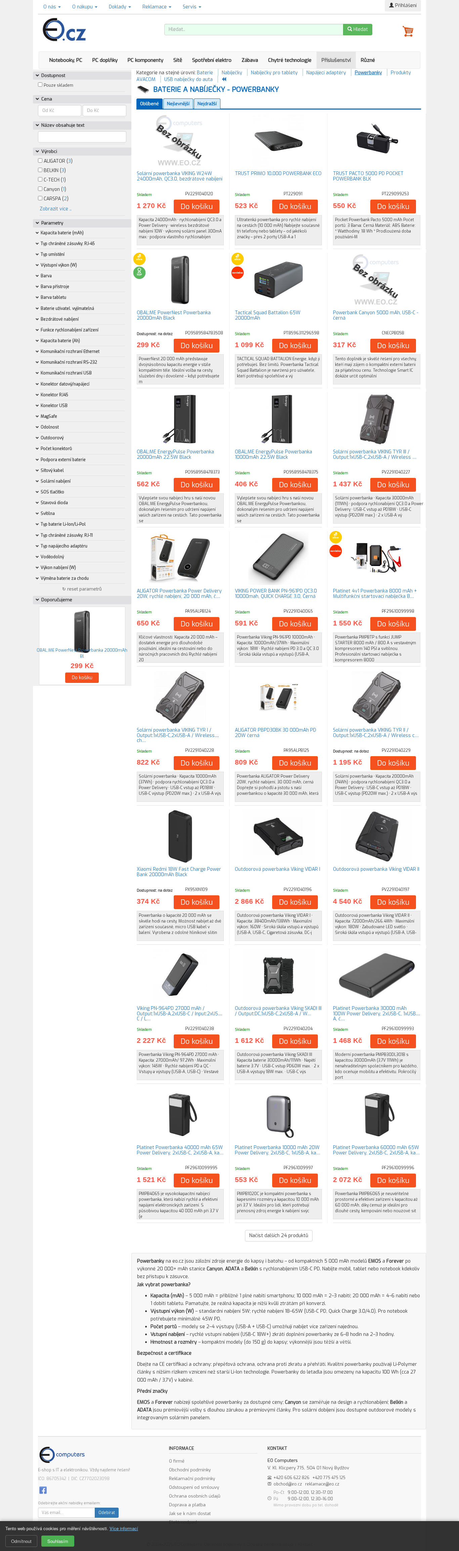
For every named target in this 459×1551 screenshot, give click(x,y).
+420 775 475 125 (328, 1477)
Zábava (250, 60)
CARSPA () (55, 199)
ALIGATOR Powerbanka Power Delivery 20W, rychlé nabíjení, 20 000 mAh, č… (179, 593)
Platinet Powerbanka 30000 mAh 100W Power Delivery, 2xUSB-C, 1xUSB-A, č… (375, 1013)
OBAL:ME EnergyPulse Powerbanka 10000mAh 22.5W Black (273, 454)
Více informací (124, 1528)
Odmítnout (21, 1541)
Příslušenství (336, 60)
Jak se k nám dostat (190, 1513)
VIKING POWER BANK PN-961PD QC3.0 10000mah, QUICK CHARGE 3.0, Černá (276, 593)
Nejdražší (207, 104)
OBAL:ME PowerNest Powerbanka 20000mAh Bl (82, 653)
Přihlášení (405, 5)
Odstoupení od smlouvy (194, 1487)
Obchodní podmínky (190, 1470)
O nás (50, 7)
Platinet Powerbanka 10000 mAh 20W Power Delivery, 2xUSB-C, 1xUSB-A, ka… (277, 1150)
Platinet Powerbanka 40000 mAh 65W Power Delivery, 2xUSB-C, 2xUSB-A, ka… (180, 1150)
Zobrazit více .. (56, 209)
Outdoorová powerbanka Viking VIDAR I (277, 869)
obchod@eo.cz (288, 1484)
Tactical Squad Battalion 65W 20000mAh (267, 315)
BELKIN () (54, 170)
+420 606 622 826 (291, 1477)
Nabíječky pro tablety (274, 73)
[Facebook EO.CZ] (43, 1490)
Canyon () (54, 189)
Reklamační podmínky (192, 1478)
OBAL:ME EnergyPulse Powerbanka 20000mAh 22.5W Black (175, 454)
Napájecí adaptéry (326, 73)
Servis (190, 7)
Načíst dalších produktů (278, 1235)
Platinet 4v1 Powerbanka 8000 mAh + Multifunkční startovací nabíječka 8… (375, 593)
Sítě (177, 60)
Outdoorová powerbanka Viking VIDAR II (376, 869)
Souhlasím (57, 1541)
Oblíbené (149, 104)
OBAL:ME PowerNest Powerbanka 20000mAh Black (174, 315)
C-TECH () (54, 180)
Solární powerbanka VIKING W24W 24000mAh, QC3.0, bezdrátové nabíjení (179, 176)
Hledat (360, 29)
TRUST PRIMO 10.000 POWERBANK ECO (278, 173)
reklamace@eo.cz (322, 1484)
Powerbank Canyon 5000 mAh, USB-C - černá (375, 315)
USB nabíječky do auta (188, 79)
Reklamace (155, 7)
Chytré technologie (289, 60)
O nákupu (83, 7)
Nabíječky (232, 73)
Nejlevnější (178, 104)
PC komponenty (145, 60)
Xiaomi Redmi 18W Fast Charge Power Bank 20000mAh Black (179, 871)
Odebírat (106, 1512)
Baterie (205, 73)
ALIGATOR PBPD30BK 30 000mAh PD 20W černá (275, 732)
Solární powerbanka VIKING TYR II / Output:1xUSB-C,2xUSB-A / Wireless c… (376, 732)
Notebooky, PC (65, 60)
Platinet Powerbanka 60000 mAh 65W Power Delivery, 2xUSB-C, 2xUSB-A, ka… (376, 1150)
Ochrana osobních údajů (194, 1496)
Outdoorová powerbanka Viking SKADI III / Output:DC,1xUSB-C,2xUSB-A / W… (278, 1011)
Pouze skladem (58, 85)
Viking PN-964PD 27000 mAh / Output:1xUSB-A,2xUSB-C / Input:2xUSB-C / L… (180, 1013)
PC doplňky (105, 60)
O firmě (176, 1461)
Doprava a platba (187, 1505)
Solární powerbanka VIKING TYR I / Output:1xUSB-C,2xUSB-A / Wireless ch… (176, 735)
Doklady (118, 7)
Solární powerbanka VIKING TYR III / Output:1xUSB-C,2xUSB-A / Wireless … (374, 454)
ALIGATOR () (57, 161)
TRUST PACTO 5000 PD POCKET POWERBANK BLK (368, 176)
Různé (368, 60)
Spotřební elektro (212, 60)
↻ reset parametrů (82, 589)
